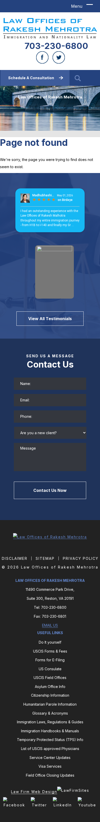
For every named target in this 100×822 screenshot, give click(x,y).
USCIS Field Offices (50, 677)
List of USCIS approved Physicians (50, 748)
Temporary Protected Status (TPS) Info (50, 739)
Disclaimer (14, 558)
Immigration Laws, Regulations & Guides (50, 722)
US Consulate (50, 669)
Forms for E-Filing (50, 660)
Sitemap (45, 558)
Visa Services (50, 766)
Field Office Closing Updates (50, 775)
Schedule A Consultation (31, 78)
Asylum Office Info (50, 686)
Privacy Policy (80, 558)
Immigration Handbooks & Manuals (50, 731)
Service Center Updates (50, 757)
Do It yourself (50, 642)
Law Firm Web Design (34, 791)
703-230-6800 (56, 46)
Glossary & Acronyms (50, 713)
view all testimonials (50, 318)
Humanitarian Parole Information (50, 704)
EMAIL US (50, 625)
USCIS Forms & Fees (50, 651)
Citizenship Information (50, 695)
